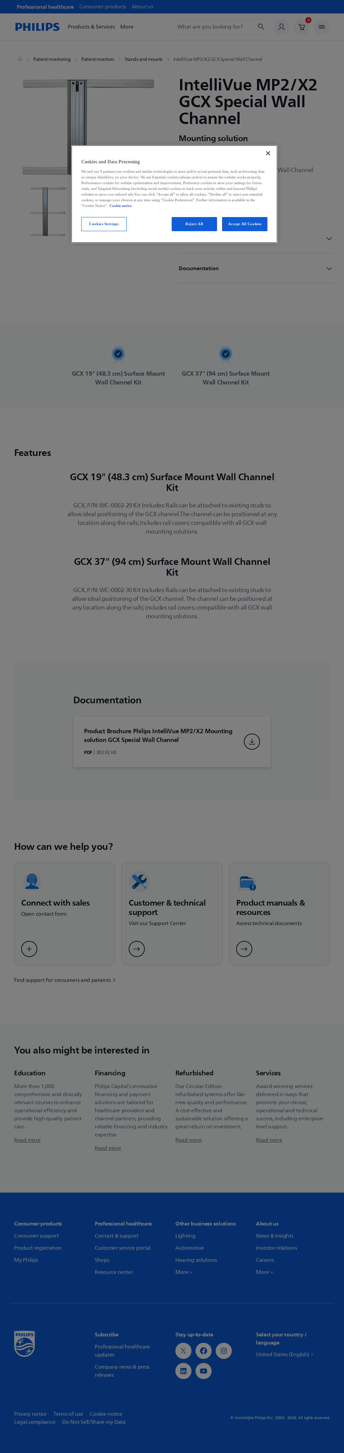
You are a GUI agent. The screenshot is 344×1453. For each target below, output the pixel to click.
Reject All (194, 224)
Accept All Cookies (245, 224)
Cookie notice (121, 206)
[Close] (268, 153)
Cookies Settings (104, 224)
